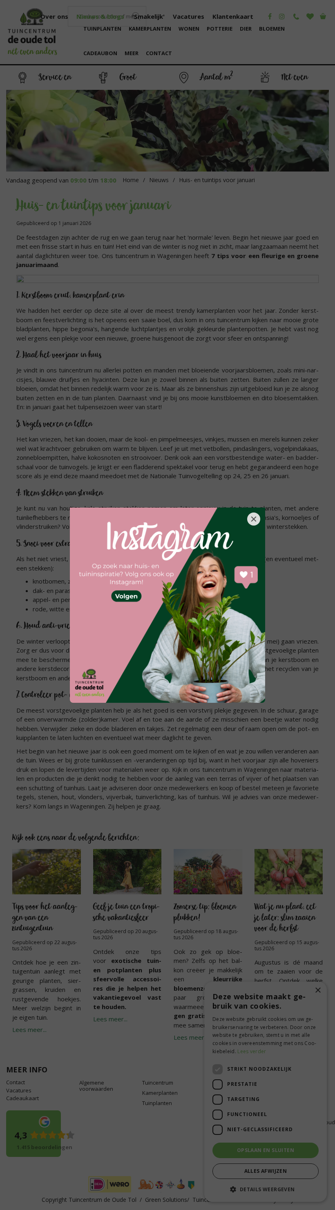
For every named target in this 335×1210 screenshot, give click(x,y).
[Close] (253, 519)
